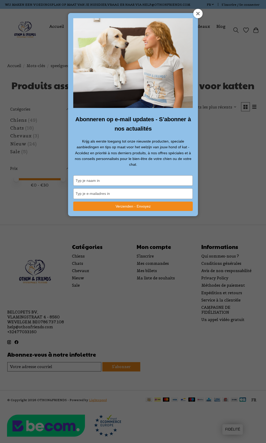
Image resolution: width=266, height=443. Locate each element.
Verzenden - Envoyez (133, 206)
